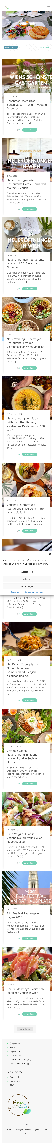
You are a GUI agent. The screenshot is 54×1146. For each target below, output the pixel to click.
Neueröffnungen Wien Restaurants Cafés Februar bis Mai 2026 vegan (26, 184)
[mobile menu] (49, 7)
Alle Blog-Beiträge (27, 28)
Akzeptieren (27, 572)
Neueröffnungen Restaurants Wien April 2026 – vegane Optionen (25, 263)
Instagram (15, 1081)
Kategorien (9, 47)
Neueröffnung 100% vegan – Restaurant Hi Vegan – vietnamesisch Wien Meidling (25, 342)
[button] (50, 554)
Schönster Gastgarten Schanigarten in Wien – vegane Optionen (27, 104)
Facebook (14, 1077)
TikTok (13, 1085)
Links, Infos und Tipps (20, 1063)
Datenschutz (29, 592)
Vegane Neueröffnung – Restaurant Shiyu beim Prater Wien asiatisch (26, 508)
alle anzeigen (45, 47)
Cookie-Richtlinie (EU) (20, 1059)
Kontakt (13, 1047)
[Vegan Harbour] (7, 7)
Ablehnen (27, 579)
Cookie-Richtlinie (17, 592)
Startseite (11, 28)
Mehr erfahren (30, 130)
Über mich (15, 1043)
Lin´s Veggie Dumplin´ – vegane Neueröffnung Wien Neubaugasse (24, 837)
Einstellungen (27, 586)
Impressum (39, 592)
